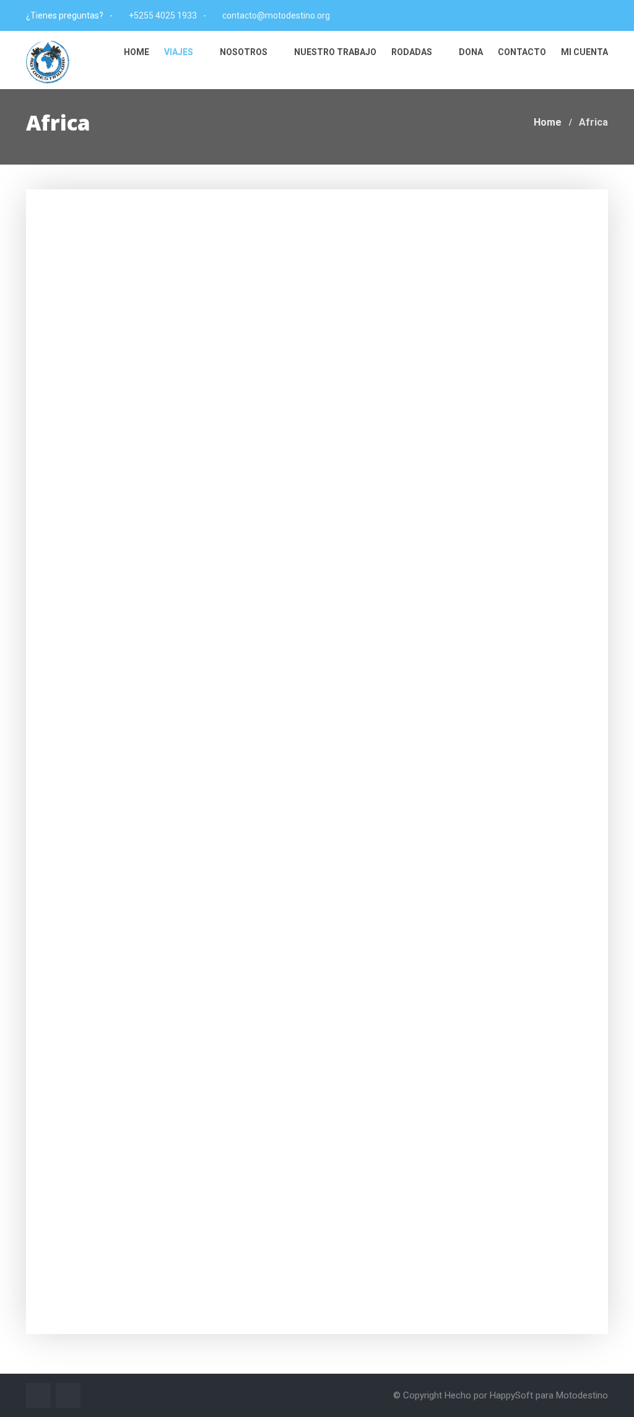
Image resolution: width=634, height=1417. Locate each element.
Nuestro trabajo (335, 52)
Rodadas (412, 52)
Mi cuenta (584, 52)
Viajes (179, 52)
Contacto (522, 52)
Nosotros (244, 52)
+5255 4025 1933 (163, 15)
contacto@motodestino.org (276, 15)
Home (136, 52)
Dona (471, 52)
